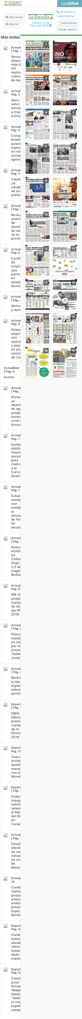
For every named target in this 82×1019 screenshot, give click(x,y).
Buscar (13, 24)
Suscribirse (68, 23)
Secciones (15, 17)
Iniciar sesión (67, 29)
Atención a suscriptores (66, 14)
